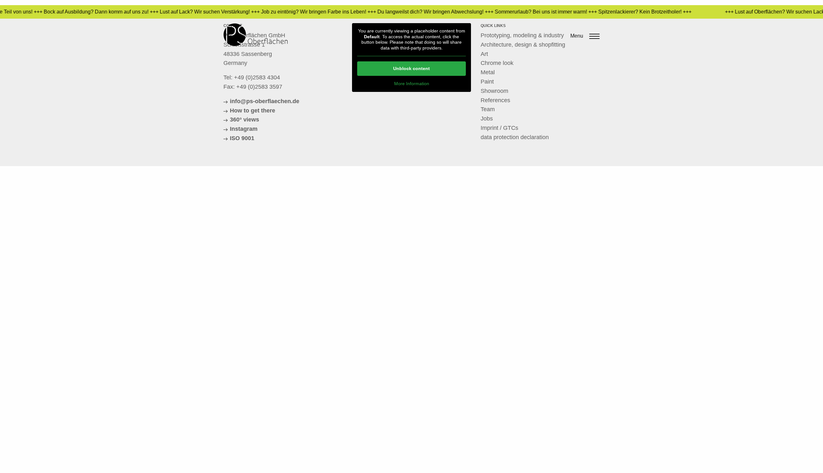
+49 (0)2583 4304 (257, 77)
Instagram (244, 129)
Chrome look (497, 63)
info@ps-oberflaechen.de (264, 101)
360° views (244, 119)
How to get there (252, 110)
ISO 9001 (242, 138)
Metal (488, 72)
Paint (487, 81)
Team (488, 109)
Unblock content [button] (411, 68)
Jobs (487, 118)
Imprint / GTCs (499, 128)
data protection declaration (515, 137)
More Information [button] (411, 83)
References (495, 100)
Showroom (494, 91)
